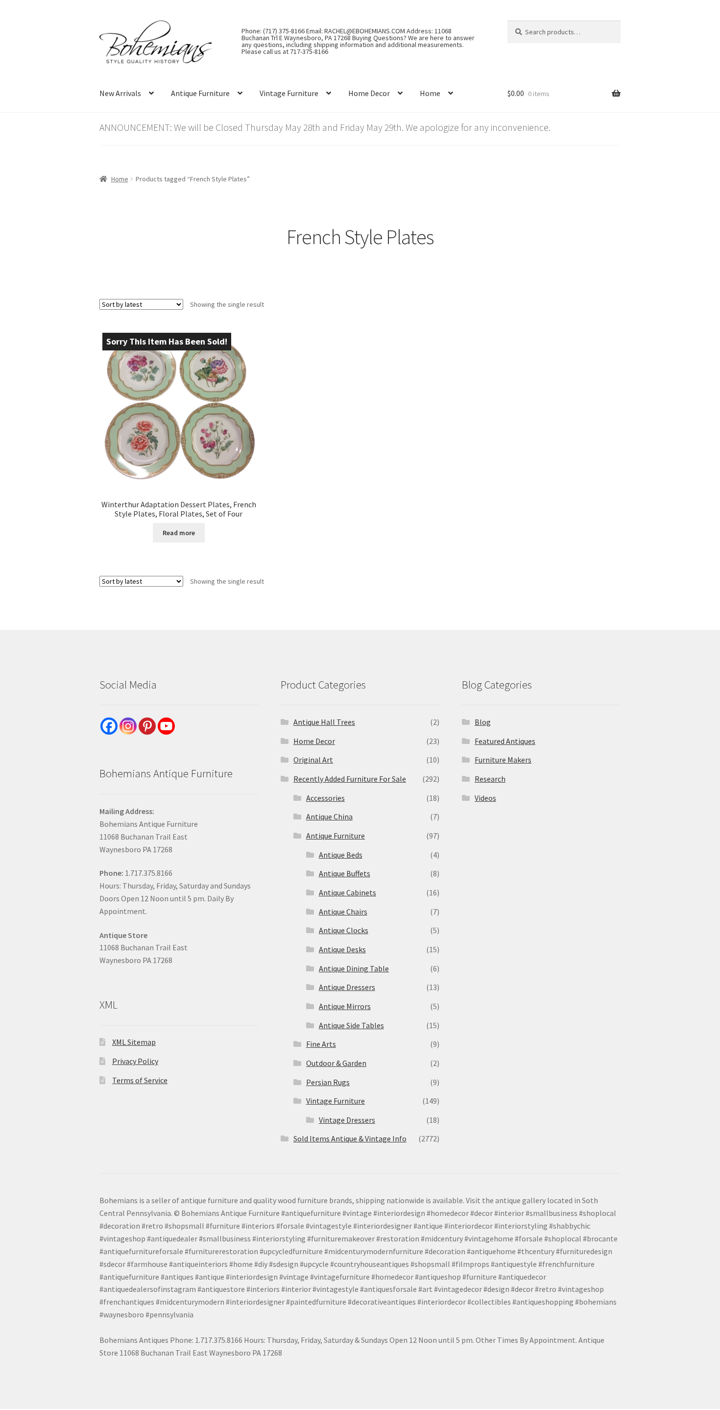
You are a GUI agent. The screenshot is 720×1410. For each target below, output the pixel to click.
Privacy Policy (135, 1061)
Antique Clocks (343, 930)
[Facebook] (109, 726)
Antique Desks (342, 949)
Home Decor (369, 93)
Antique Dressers (347, 987)
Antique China (329, 816)
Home (430, 93)
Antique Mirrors (345, 1006)
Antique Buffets (344, 873)
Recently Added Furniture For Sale (349, 779)
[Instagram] (128, 726)
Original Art (313, 760)
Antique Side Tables (351, 1025)
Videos (485, 798)
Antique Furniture (200, 93)
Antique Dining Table (354, 968)
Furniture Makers (503, 760)
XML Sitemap (134, 1042)
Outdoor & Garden (336, 1063)
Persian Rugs (328, 1082)
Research (490, 779)
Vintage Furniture (289, 93)
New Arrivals (120, 93)
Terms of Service (140, 1080)
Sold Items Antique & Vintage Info (350, 1138)
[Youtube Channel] (166, 726)
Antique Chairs (343, 911)
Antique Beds (340, 855)
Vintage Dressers (347, 1120)
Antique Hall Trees (324, 722)
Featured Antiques (505, 741)
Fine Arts (321, 1044)
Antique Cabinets (347, 892)
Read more (179, 532)
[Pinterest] (147, 726)
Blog (483, 722)
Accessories (325, 798)
